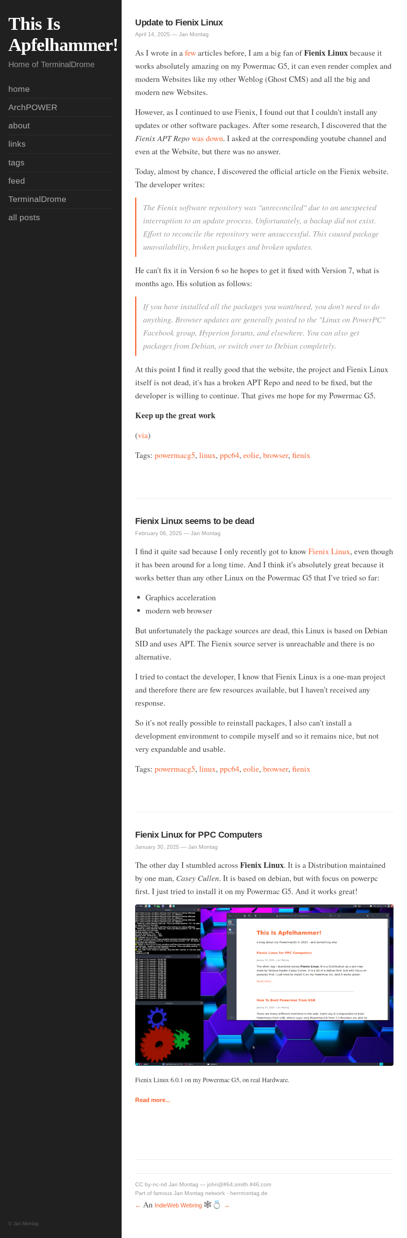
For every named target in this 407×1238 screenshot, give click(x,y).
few (190, 52)
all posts (24, 217)
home (19, 89)
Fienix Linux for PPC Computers (198, 835)
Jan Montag (183, 1185)
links (17, 144)
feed (16, 181)
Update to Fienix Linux (179, 22)
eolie (251, 455)
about (19, 125)
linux (207, 455)
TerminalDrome (37, 199)
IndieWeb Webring (178, 1205)
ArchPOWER (32, 107)
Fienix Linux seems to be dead (194, 521)
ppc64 (229, 455)
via (143, 435)
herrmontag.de (248, 1193)
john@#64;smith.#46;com (239, 1185)
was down (207, 138)
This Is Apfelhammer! (63, 34)
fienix (301, 455)
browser (275, 455)
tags (16, 162)
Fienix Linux (329, 551)
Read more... (152, 1100)
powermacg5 (175, 455)
